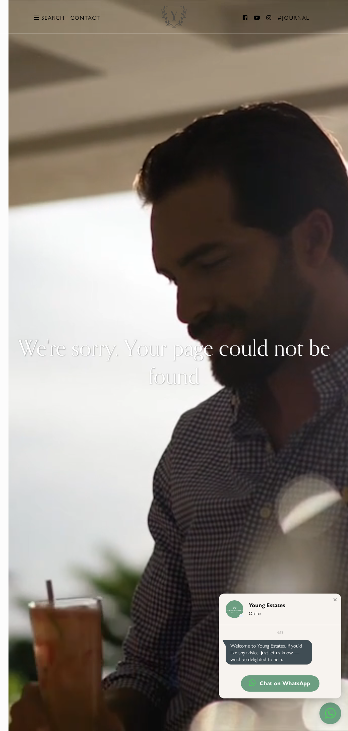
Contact (85, 17)
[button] (335, 599)
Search (52, 17)
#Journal (294, 17)
